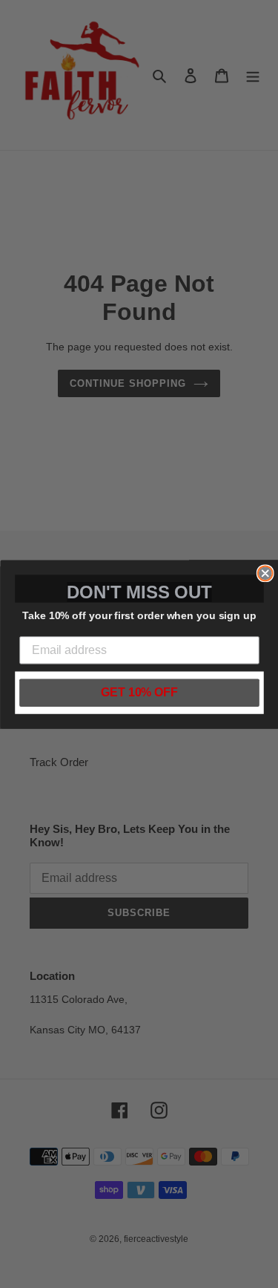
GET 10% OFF (139, 692)
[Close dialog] (264, 573)
